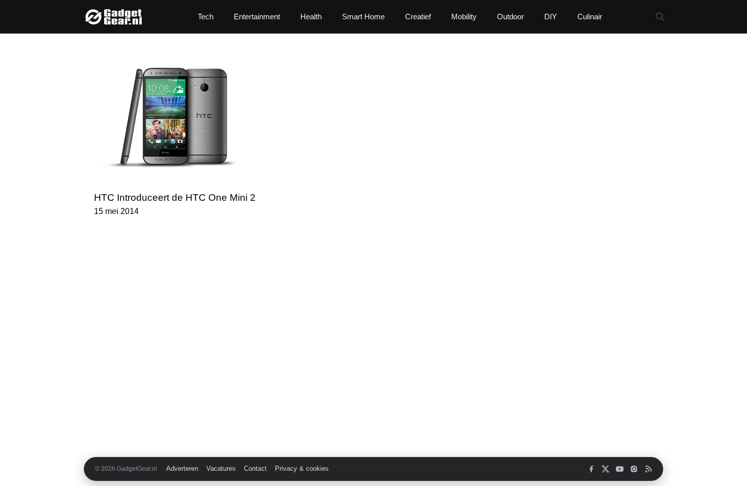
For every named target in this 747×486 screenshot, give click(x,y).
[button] (659, 17)
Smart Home (363, 16)
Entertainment (257, 16)
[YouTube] (620, 469)
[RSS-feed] (648, 469)
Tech (205, 16)
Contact (255, 468)
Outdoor (510, 16)
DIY (550, 16)
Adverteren (182, 468)
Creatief (418, 16)
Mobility (464, 16)
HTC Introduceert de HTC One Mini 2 (175, 197)
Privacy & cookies (302, 468)
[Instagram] (634, 469)
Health (311, 16)
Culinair (589, 16)
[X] (605, 469)
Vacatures (221, 468)
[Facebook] (591, 469)
